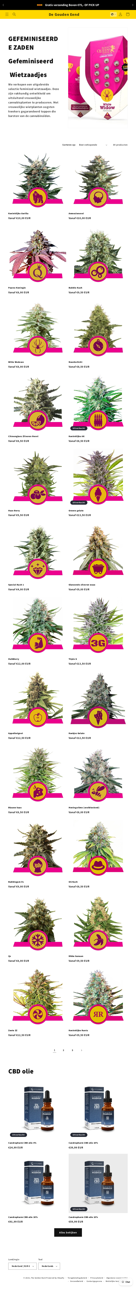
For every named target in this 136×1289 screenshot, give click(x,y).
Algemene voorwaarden (117, 1278)
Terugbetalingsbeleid (77, 1278)
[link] (54, 1050)
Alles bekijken (68, 1232)
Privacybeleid (96, 1278)
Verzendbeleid (76, 1281)
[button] (7, 14)
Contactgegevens (94, 1281)
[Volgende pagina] (81, 1050)
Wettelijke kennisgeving (117, 1281)
